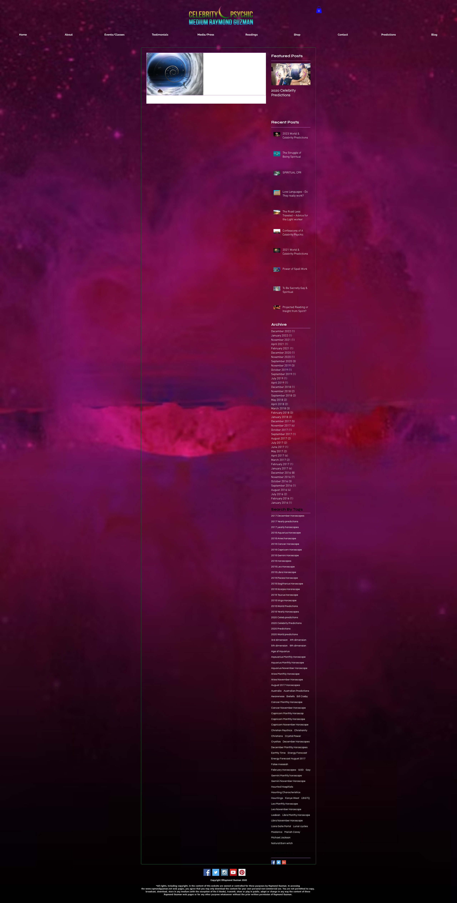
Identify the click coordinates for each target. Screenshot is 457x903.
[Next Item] (304, 74)
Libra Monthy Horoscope (296, 815)
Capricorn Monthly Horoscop (287, 713)
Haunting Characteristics (285, 792)
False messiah (279, 764)
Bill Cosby (302, 696)
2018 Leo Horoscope (283, 566)
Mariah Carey (292, 832)
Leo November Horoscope (286, 809)
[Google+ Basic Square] (284, 862)
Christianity (300, 730)
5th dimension (279, 645)
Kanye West (292, 798)
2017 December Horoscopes (287, 516)
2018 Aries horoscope (283, 538)
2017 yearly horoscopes (285, 527)
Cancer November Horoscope (288, 708)
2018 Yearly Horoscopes (285, 612)
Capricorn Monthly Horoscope (288, 719)
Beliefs (291, 696)
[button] (319, 9)
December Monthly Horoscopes (289, 747)
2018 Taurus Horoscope (284, 595)
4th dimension (298, 640)
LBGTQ (305, 798)
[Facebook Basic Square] (273, 862)
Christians (277, 736)
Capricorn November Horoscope (289, 724)
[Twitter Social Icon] (215, 872)
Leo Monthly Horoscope (284, 804)
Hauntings (277, 798)
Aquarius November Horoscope (289, 668)
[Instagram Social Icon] (224, 872)
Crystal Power (293, 736)
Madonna (276, 832)
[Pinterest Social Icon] (241, 872)
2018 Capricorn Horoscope (286, 550)
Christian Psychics (281, 730)
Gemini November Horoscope (288, 781)
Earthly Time (278, 753)
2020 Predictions (280, 628)
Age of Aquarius (280, 651)
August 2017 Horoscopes (285, 685)
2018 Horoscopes (281, 561)
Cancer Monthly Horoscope (286, 702)
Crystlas (276, 741)
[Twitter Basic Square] (279, 862)
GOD (300, 770)
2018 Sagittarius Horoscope (287, 583)
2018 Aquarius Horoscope (286, 533)
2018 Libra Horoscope (283, 572)
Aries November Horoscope (287, 679)
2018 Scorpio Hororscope (285, 589)
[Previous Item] (276, 74)
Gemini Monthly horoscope (286, 775)
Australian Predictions (296, 691)
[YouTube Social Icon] (233, 872)
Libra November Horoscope (287, 820)
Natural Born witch (282, 843)
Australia (276, 691)
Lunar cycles (300, 826)
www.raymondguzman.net (158, 888)
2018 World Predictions (284, 606)
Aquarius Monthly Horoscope (287, 662)
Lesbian (275, 815)
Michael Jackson (280, 837)
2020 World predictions (284, 634)
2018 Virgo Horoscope (284, 600)
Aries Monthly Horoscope (285, 674)
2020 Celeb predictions (284, 617)
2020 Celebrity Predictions (286, 623)
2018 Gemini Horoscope (285, 555)
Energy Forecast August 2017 (288, 758)
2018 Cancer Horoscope (285, 544)
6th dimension (298, 645)
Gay (308, 770)
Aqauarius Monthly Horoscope (288, 657)
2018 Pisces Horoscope (284, 578)
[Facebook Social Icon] (207, 872)
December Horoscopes (296, 741)
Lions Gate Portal (281, 826)
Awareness (277, 696)
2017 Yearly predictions (284, 521)
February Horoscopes (283, 770)
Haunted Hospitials (282, 787)
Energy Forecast (297, 753)
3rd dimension (279, 640)
